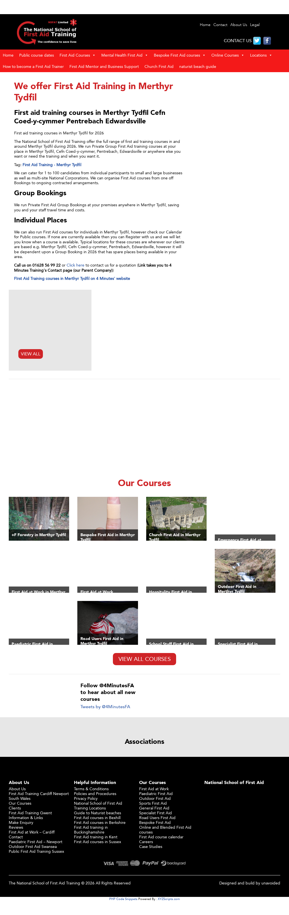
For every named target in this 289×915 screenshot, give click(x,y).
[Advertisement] (145, 427)
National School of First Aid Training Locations (98, 805)
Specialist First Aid (155, 812)
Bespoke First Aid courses (177, 55)
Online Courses (225, 55)
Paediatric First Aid (156, 793)
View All (30, 353)
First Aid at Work (154, 788)
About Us (238, 24)
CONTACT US (238, 40)
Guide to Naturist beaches (97, 812)
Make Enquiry (21, 822)
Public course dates (36, 55)
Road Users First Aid (157, 817)
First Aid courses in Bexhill (97, 817)
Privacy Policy (86, 798)
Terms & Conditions (91, 788)
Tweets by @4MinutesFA (105, 706)
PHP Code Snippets (123, 899)
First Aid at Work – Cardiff (31, 832)
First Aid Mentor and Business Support (104, 66)
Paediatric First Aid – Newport (35, 841)
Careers (146, 841)
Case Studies (150, 846)
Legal (255, 24)
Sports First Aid (153, 803)
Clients (15, 808)
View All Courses (145, 659)
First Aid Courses (75, 55)
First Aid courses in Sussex (97, 841)
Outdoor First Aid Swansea (33, 846)
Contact (220, 24)
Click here (75, 265)
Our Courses (20, 803)
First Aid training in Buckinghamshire (91, 829)
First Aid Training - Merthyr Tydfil (52, 164)
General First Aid (154, 808)
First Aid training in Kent (95, 836)
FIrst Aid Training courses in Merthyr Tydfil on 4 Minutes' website (72, 278)
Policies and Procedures (95, 793)
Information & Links (26, 817)
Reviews (16, 827)
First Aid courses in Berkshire (100, 822)
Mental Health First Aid (122, 55)
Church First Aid (159, 66)
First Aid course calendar (161, 836)
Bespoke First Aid (155, 822)
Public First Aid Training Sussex (36, 851)
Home (205, 24)
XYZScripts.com (169, 899)
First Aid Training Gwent (30, 812)
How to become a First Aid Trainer (33, 66)
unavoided (270, 882)
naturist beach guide (197, 66)
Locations (258, 55)
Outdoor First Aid (155, 798)
